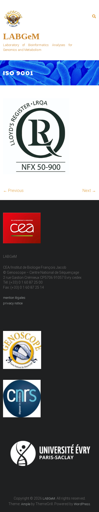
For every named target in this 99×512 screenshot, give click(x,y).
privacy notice (13, 303)
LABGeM (21, 36)
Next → (89, 190)
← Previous (13, 190)
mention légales (14, 298)
